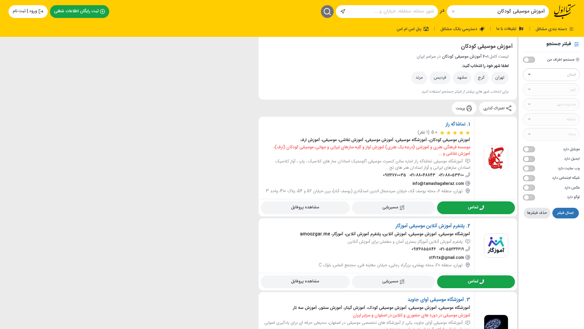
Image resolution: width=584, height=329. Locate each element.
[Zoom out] (9, 58)
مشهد (462, 77)
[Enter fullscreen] (9, 73)
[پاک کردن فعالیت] (453, 11)
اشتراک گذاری (494, 108)
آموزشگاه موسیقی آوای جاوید (436, 300)
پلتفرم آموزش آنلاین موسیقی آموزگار (430, 226)
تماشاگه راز (456, 125)
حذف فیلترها (537, 213)
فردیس (440, 77)
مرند (419, 77)
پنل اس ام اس (409, 29)
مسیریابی (390, 207)
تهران (499, 77)
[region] (129, 183)
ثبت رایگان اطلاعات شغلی (76, 11)
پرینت (461, 108)
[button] (36, 219)
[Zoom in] (9, 46)
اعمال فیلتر (565, 213)
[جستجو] (327, 11)
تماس (473, 207)
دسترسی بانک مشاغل (459, 29)
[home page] (564, 11)
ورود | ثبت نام (25, 11)
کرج (481, 77)
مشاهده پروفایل (305, 207)
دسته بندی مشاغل (552, 29)
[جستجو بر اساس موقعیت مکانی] (343, 11)
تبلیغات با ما (507, 28)
